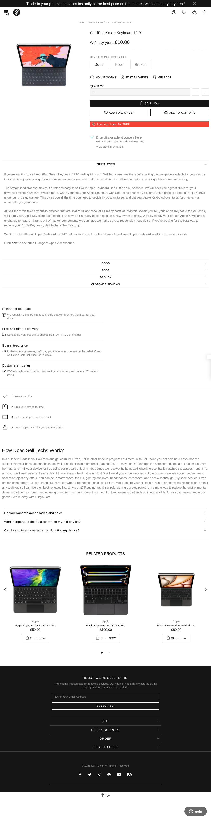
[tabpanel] (35, 606)
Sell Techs (16, 12)
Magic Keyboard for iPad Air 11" (176, 625)
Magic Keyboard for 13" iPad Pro (105, 625)
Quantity (97, 86)
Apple (35, 621)
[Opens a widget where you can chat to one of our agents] (195, 812)
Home (81, 22)
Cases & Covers (95, 22)
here (15, 243)
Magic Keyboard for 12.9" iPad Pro (35, 625)
